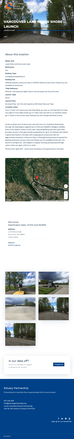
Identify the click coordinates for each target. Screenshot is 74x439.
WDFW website (14, 245)
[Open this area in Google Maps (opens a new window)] (9, 200)
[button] (37, 177)
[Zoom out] (66, 197)
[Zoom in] (66, 193)
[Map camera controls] (66, 186)
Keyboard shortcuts (35, 200)
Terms (66, 200)
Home (5, 36)
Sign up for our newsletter (62, 421)
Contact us (58, 364)
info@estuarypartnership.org (15, 403)
